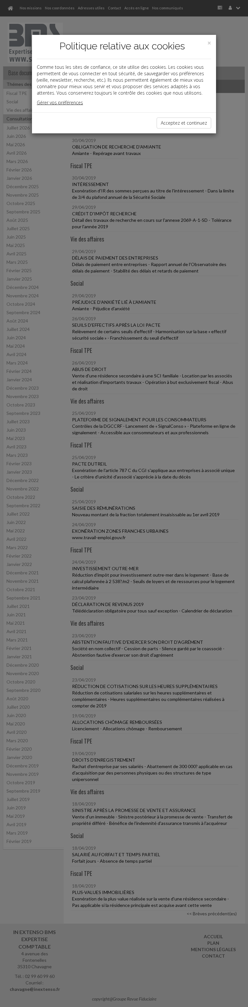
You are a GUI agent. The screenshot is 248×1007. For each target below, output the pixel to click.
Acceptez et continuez (184, 123)
